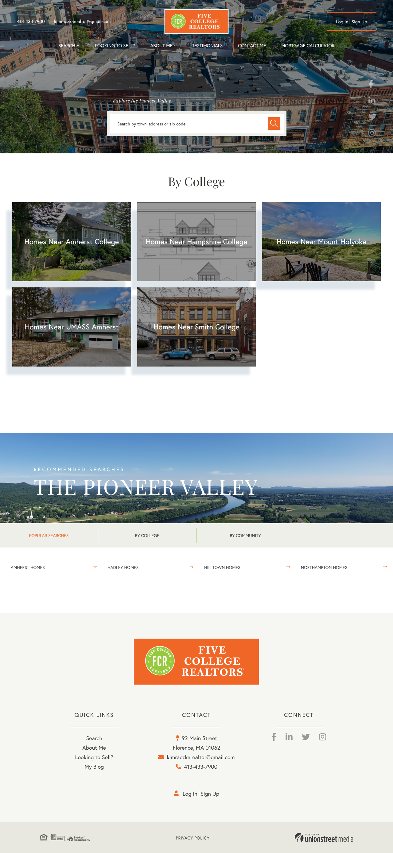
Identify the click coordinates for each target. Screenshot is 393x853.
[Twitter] (372, 118)
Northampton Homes (324, 567)
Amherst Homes (28, 567)
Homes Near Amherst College (71, 241)
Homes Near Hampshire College (196, 241)
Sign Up (359, 22)
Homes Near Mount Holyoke (321, 241)
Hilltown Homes (222, 567)
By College (147, 535)
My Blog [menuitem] (94, 766)
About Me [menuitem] (94, 747)
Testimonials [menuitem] (207, 46)
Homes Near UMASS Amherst (72, 327)
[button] (274, 123)
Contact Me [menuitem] (252, 46)
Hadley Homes (122, 567)
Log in (342, 22)
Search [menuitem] (67, 46)
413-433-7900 (31, 21)
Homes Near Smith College (196, 327)
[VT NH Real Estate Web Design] (324, 837)
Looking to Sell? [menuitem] (115, 46)
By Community (245, 535)
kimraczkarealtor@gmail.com (82, 21)
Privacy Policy (193, 837)
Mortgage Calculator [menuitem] (307, 46)
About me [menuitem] (161, 46)
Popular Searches (48, 535)
